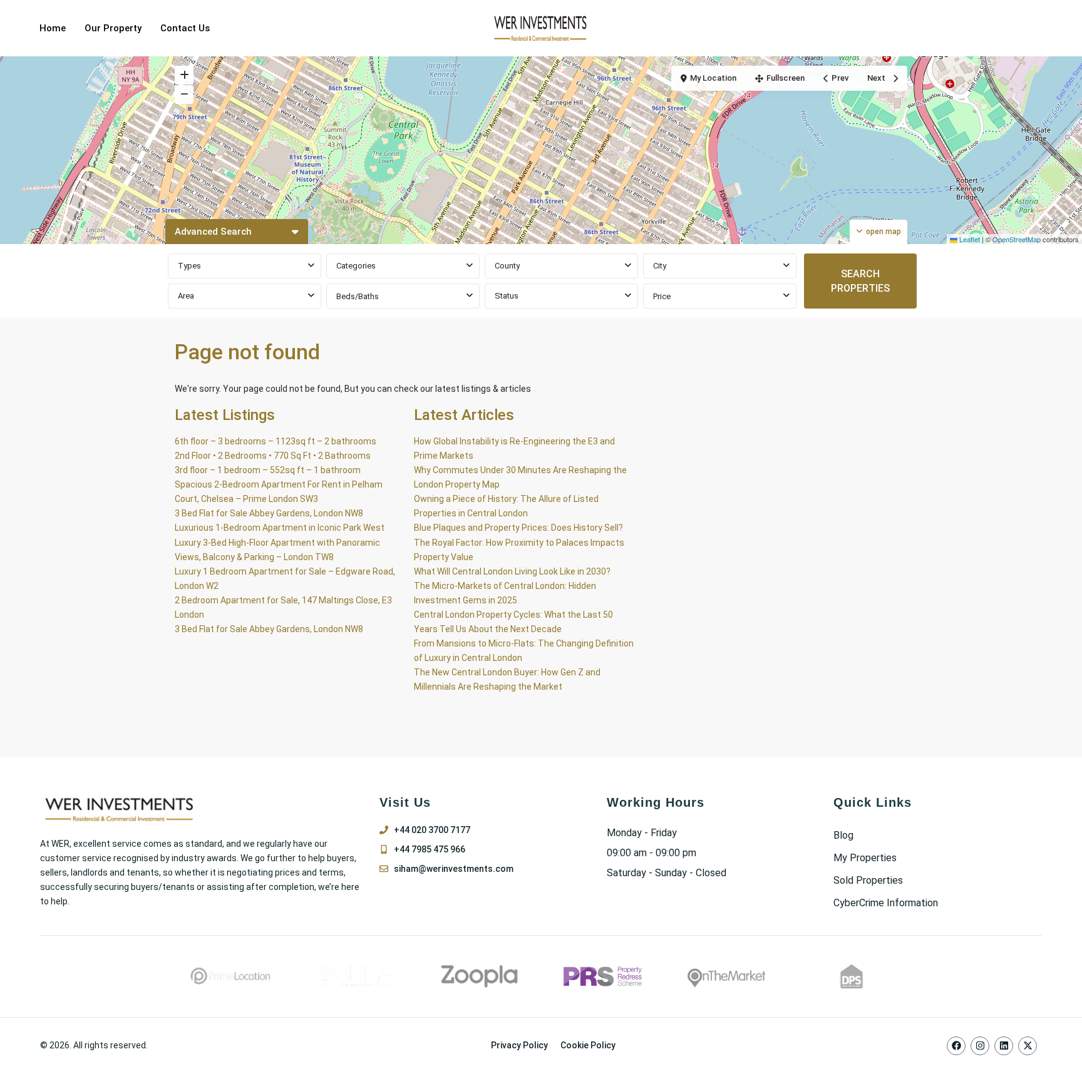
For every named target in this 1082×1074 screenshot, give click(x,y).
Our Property (113, 28)
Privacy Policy (519, 1045)
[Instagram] (980, 1045)
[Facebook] (956, 1045)
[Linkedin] (1003, 1045)
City (659, 265)
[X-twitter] (1027, 1045)
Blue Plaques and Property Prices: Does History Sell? (518, 528)
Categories (356, 265)
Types (189, 265)
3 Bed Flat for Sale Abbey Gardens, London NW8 (269, 513)
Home (52, 28)
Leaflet (968, 239)
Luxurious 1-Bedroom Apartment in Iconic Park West (279, 528)
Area (186, 295)
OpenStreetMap (1016, 239)
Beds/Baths (357, 296)
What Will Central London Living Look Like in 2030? (512, 571)
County (507, 265)
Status (506, 295)
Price (662, 296)
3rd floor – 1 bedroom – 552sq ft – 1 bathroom (268, 470)
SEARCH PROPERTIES (860, 281)
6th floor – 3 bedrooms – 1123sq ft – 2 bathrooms (275, 441)
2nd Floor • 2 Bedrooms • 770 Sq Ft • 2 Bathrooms (273, 456)
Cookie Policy (588, 1045)
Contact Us (185, 28)
